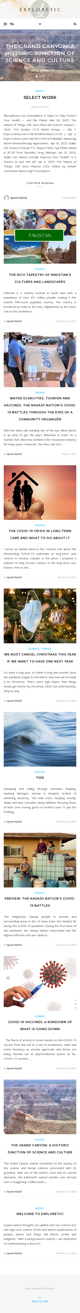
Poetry (40, 772)
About (40, 91)
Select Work (40, 97)
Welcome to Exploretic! (40, 1214)
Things (46, 648)
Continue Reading (40, 183)
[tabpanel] (40, 55)
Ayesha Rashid (18, 197)
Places (40, 38)
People (40, 392)
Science (33, 648)
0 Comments (69, 197)
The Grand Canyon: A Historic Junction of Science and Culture (40, 53)
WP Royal (48, 1288)
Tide (40, 777)
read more (40, 70)
